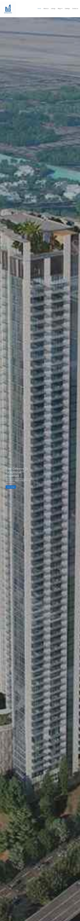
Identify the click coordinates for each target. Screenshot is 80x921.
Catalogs (67, 8)
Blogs (59, 8)
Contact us (75, 8)
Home (39, 8)
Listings (53, 8)
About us (46, 8)
